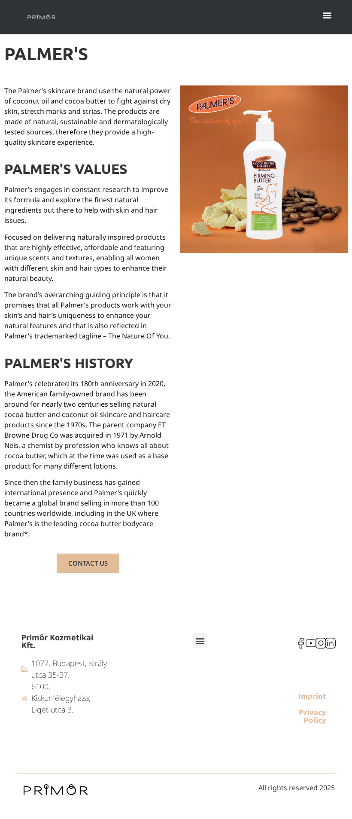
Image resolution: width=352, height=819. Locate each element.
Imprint (312, 695)
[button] (327, 15)
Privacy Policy (312, 716)
